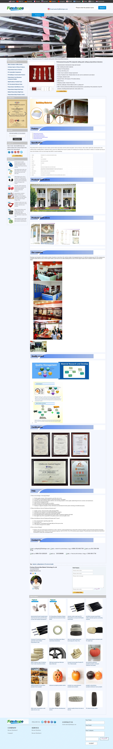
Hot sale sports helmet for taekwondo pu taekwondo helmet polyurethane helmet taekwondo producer (20, 188)
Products (38, 15)
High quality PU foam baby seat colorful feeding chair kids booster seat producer (21, 220)
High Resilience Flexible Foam (15, 81)
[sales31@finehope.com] (33, 573)
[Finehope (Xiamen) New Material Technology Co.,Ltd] (18, 8)
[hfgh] (12, 152)
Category (13, 59)
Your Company (89, 730)
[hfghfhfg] (18, 152)
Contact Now (17, 156)
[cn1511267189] (35, 573)
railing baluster (40, 564)
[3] (56, 37)
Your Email (88, 725)
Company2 (10, 733)
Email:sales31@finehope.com (59, 9)
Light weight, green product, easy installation (38, 134)
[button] (111, 37)
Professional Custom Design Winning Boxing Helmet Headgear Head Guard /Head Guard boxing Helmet (21, 164)
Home (13, 15)
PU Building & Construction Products (16, 74)
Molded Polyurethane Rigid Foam (23, 59)
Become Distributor (36, 730)
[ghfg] (15, 152)
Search (102, 8)
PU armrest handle (49, 564)
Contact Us (62, 15)
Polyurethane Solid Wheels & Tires (16, 86)
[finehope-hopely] (31, 573)
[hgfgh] (9, 152)
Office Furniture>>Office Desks (15, 64)
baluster (35, 564)
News (75, 15)
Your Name (88, 720)
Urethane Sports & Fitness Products (16, 67)
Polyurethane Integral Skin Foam (15, 89)
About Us (25, 15)
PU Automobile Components (14, 72)
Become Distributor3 (12, 730)
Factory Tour (50, 15)
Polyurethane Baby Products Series (16, 94)
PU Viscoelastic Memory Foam (15, 84)
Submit (91, 743)
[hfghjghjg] (21, 152)
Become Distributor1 (36, 733)
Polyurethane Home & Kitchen (15, 69)
